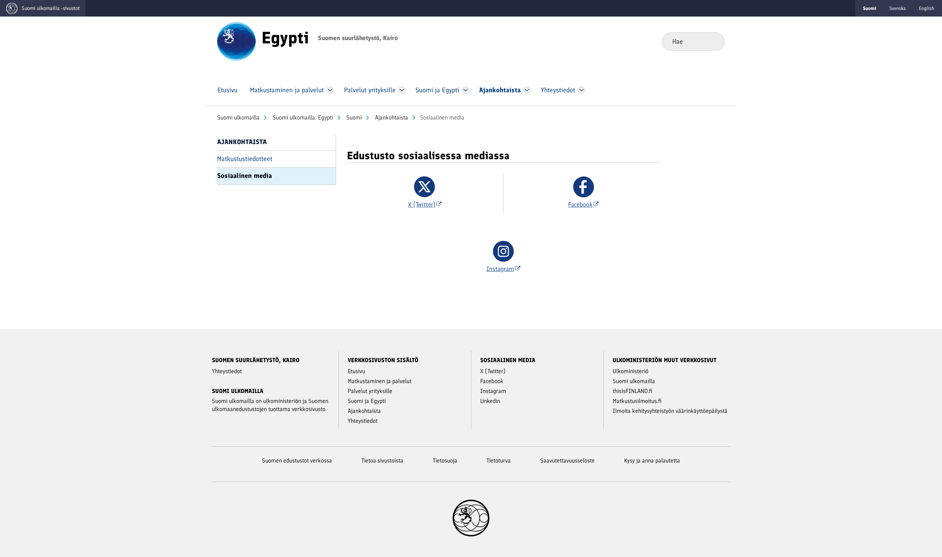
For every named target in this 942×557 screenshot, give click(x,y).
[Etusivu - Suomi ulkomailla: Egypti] (236, 40)
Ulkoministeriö (630, 371)
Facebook (491, 381)
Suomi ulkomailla (238, 117)
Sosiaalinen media (244, 176)
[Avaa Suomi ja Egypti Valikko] (465, 90)
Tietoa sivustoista (382, 460)
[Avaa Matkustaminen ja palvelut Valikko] (330, 90)
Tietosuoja (445, 460)
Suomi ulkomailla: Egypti (302, 117)
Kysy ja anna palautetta (652, 460)
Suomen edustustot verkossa (297, 460)
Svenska (897, 8)
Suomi (353, 117)
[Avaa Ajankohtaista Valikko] (527, 90)
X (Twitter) (493, 371)
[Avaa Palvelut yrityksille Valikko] (401, 90)
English (926, 8)
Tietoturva (498, 460)
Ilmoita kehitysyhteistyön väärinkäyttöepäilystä (670, 410)
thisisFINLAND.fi (632, 391)
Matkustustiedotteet (244, 159)
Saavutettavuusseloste (567, 460)
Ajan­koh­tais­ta (390, 117)
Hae (713, 41)
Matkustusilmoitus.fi (637, 400)
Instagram (493, 391)
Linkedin (490, 400)
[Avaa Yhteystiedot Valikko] (581, 90)
